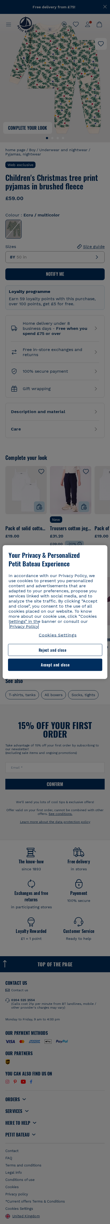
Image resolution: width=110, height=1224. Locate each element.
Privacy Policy (24, 626)
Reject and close (52, 650)
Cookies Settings (58, 634)
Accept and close (55, 665)
